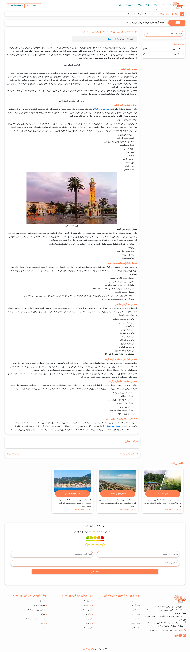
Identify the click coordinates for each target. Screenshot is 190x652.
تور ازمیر (14, 83)
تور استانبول (134, 600)
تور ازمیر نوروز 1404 (101, 109)
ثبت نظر (95, 571)
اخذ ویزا (42, 600)
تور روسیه (88, 623)
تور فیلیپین (88, 619)
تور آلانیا (89, 614)
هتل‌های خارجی (39, 605)
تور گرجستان (87, 600)
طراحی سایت (103, 649)
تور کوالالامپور (134, 623)
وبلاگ (139, 4)
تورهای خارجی (14, 453)
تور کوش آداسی (86, 609)
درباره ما (119, 4)
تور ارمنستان (87, 628)
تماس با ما (130, 4)
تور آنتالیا (135, 605)
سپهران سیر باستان (113, 426)
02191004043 (16, 5)
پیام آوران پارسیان (88, 649)
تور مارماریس (87, 605)
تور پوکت (135, 619)
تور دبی (136, 609)
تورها (156, 4)
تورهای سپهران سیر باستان (36, 609)
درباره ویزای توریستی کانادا (35, 619)
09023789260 (155, 630)
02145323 (34, 5)
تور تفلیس (135, 614)
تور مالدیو (135, 628)
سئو (96, 649)
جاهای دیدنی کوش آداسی (126, 453)
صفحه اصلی (166, 4)
